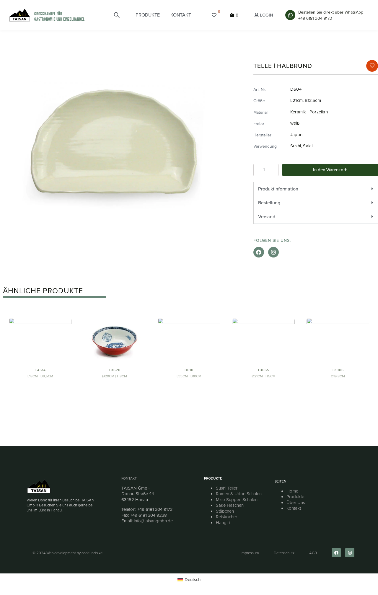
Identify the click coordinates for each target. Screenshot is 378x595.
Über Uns (295, 502)
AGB (313, 553)
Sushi (295, 146)
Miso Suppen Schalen (237, 499)
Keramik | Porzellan (309, 112)
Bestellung (269, 202)
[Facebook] (258, 252)
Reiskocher (226, 517)
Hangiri (223, 522)
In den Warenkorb (330, 170)
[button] (147, 15)
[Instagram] (273, 252)
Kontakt (129, 478)
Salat (308, 146)
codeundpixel (92, 553)
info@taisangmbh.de (153, 521)
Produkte (295, 496)
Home (292, 491)
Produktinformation (278, 188)
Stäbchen (225, 511)
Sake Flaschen (230, 505)
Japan (296, 134)
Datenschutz (284, 553)
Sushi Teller (226, 488)
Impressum (250, 553)
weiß (294, 123)
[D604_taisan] (113, 146)
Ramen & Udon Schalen (239, 493)
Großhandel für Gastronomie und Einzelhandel (59, 16)
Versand (266, 216)
